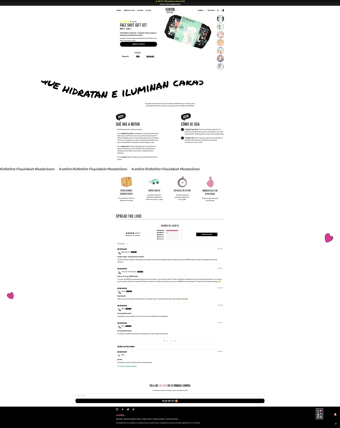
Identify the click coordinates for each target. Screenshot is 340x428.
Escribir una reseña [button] (207, 234)
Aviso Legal (119, 419)
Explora (140, 10)
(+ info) (160, 199)
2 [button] (167, 341)
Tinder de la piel (129, 10)
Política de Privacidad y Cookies (132, 419)
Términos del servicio (172, 419)
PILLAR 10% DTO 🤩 (170, 400)
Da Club (148, 10)
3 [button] (170, 341)
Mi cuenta (212, 10)
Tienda (118, 10)
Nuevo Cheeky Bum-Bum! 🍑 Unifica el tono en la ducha (170, 4)
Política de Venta (146, 419)
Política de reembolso (159, 419)
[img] (122, 249)
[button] (125, 22)
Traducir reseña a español (128, 366)
